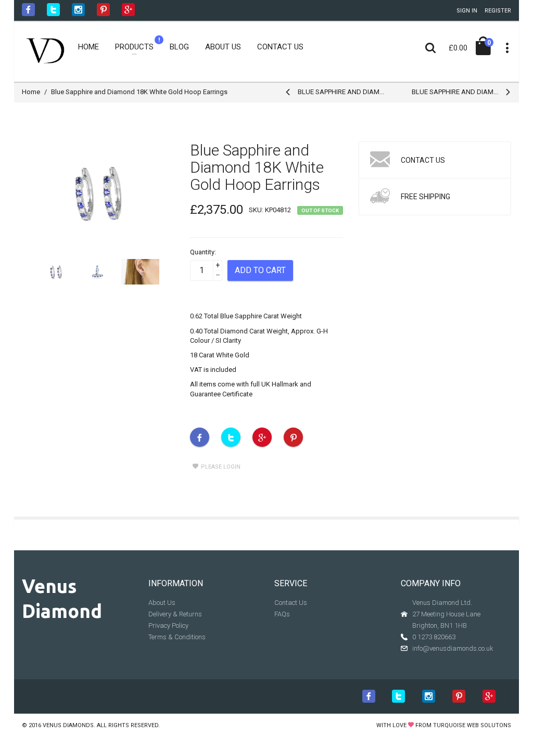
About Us (161, 602)
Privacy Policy (168, 625)
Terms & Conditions (177, 637)
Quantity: (203, 252)
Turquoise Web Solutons (472, 725)
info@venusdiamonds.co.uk (452, 648)
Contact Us (290, 602)
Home (31, 92)
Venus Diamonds (68, 725)
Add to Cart (260, 270)
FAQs (282, 614)
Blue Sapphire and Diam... (341, 92)
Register (498, 10)
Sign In (466, 10)
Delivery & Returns (175, 614)
